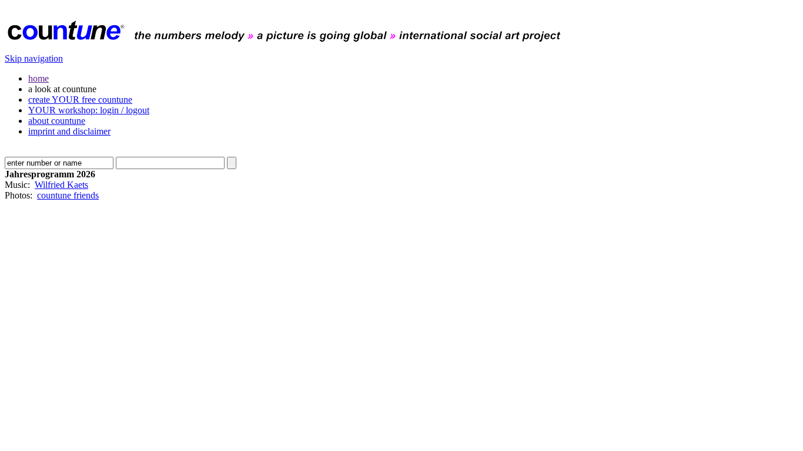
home (38, 78)
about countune (56, 121)
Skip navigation (34, 58)
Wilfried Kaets (61, 185)
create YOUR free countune (80, 100)
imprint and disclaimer (69, 131)
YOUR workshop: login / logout (88, 110)
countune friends (68, 195)
